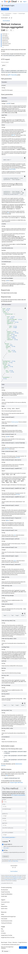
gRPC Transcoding (12, 75)
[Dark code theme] (25, 158)
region (15, 560)
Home (2, 13)
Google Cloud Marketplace (6, 894)
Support (3, 904)
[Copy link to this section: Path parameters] (13, 79)
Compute (15, 13)
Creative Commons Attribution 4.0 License (13, 876)
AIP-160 (13, 135)
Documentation (8, 13)
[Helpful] (9, 18)
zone (15, 535)
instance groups (14, 421)
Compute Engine (9, 5)
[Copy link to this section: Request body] (11, 290)
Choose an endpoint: (5, 62)
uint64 (7, 436)
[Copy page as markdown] (11, 30)
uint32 (8, 103)
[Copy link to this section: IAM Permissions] (12, 769)
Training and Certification (6, 923)
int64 (7, 280)
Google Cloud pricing (5, 891)
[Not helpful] (11, 18)
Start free (5, 9)
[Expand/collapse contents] (8, 34)
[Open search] (18, 1)
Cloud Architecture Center (6, 920)
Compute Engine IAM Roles (16, 782)
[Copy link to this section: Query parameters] (14, 94)
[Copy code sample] (25, 613)
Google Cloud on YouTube (6, 935)
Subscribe (23, 947)
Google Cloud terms (22, 942)
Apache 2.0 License (17, 878)
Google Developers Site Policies (10, 879)
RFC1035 (18, 457)
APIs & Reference (6, 15)
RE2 (8, 212)
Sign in (24, 1)
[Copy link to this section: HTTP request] (11, 59)
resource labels (12, 169)
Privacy (9, 942)
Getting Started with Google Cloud (8, 916)
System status (4, 908)
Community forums (5, 902)
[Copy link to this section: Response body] (12, 297)
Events (2, 931)
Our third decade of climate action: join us (11, 944)
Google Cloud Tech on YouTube (7, 937)
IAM (7, 775)
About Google (4, 942)
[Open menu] (2, 1)
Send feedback (6, 20)
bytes (7, 520)
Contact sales (4, 896)
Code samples (4, 918)
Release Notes (4, 906)
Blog (2, 928)
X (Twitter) (3, 933)
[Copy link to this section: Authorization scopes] (15, 746)
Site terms (15, 942)
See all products (4, 889)
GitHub (2, 914)
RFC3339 (7, 448)
